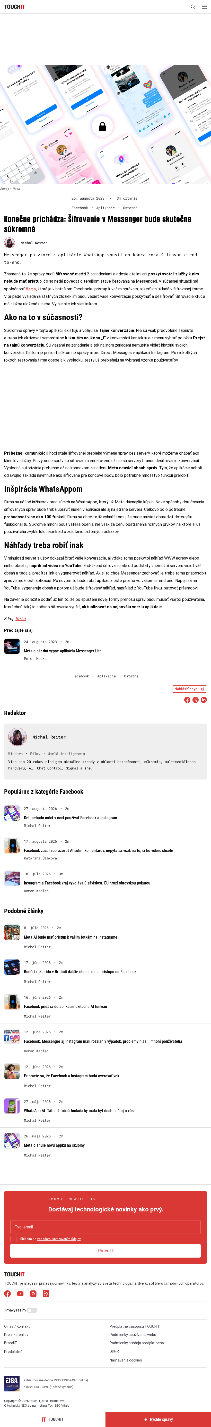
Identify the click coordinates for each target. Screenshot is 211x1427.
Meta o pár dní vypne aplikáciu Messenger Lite (63, 651)
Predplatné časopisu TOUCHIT (135, 1326)
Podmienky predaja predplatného (137, 1343)
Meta (31, 288)
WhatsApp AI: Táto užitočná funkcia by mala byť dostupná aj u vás (79, 1110)
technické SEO (17, 1405)
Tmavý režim (15, 1310)
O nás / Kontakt (17, 1326)
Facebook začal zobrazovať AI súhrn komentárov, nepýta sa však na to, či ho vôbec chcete (98, 850)
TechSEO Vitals (58, 1405)
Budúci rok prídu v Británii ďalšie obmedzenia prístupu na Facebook (80, 971)
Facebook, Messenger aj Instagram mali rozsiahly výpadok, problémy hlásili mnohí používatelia (103, 1041)
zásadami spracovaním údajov (59, 1239)
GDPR (114, 1351)
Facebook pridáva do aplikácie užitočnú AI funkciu (65, 1006)
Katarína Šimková (40, 858)
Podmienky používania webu (133, 1335)
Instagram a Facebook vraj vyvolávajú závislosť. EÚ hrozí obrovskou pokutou (87, 883)
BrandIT (10, 1343)
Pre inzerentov (16, 1335)
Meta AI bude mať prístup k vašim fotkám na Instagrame (70, 937)
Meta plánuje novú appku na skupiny (54, 1145)
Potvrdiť (105, 1250)
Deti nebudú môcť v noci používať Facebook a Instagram (70, 817)
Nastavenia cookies (126, 1360)
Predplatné (13, 1352)
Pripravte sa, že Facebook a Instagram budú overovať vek (71, 1075)
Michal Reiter (34, 242)
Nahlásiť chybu (186, 689)
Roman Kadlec (36, 891)
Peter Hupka (35, 658)
